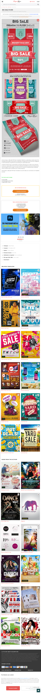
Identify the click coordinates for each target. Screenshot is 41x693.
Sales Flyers (11, 245)
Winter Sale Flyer (24, 328)
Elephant (23, 521)
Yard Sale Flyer (24, 421)
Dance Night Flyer (5, 521)
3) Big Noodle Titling (6, 182)
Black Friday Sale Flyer (6, 390)
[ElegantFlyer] (17, 2)
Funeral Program (24, 614)
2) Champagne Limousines (7, 180)
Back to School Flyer (5, 645)
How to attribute (18, 255)
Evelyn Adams (11, 250)
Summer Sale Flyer (25, 297)
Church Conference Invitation (7, 583)
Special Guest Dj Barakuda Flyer (28, 490)
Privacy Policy (10, 683)
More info (14, 252)
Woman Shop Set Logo (6, 552)
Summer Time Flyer (25, 583)
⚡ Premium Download (20, 191)
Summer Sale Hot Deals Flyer (7, 452)
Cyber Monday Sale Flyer (6, 359)
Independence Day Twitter (7, 614)
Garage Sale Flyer (4, 421)
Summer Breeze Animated (27, 552)
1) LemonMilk (4, 179)
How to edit (15, 257)
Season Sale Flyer (5, 328)
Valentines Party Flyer (25, 645)
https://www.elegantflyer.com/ (25, 678)
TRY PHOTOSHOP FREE (33, 14)
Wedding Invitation (5, 490)
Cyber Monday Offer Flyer (6, 297)
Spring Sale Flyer (24, 359)
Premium (33, 1)
